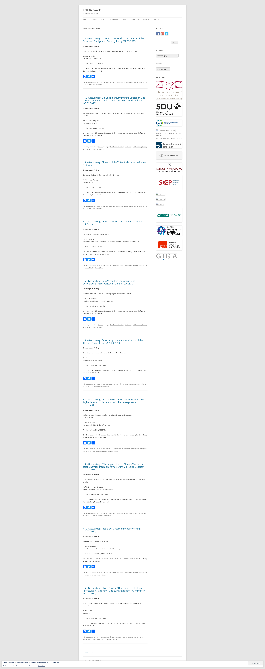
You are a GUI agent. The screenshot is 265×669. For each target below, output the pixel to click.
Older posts (88, 652)
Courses (94, 20)
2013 (111, 384)
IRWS (124, 20)
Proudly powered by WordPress (92, 660)
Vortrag (144, 82)
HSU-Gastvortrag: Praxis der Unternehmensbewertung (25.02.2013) (111, 530)
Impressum (157, 20)
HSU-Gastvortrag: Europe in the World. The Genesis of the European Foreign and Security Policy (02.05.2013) (113, 40)
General (100, 82)
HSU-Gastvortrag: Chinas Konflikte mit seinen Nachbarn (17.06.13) (112, 223)
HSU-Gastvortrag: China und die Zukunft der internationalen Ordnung (115, 163)
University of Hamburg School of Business (169, 138)
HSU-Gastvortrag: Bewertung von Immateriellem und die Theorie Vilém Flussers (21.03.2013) (113, 341)
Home (85, 20)
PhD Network (92, 10)
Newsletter (135, 20)
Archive (100, 637)
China (126, 513)
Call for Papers (114, 20)
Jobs (102, 20)
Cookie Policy (41, 666)
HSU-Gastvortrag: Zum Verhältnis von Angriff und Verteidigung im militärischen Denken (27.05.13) (109, 282)
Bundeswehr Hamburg (117, 82)
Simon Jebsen (99, 85)
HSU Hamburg (137, 82)
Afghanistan (117, 449)
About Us (146, 20)
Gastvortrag (128, 82)
